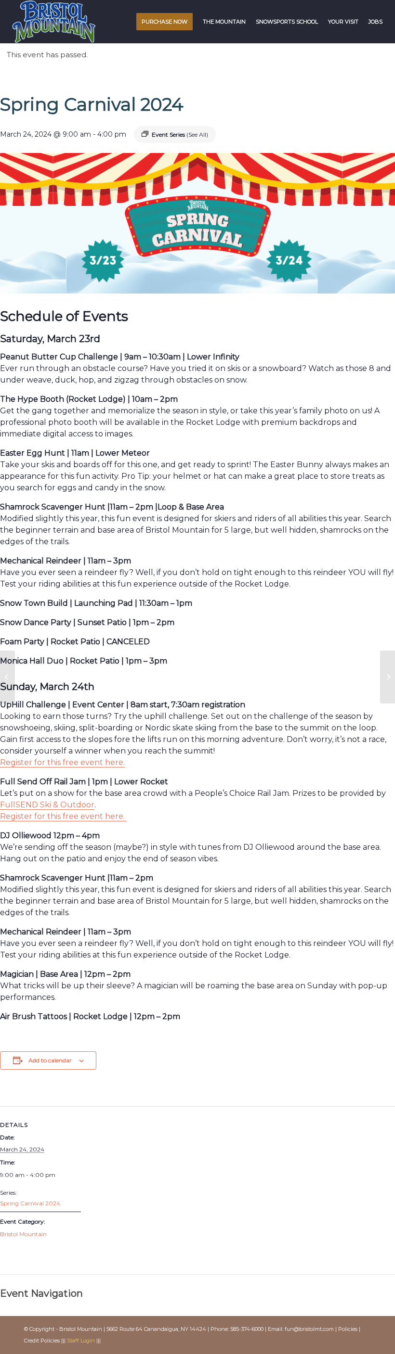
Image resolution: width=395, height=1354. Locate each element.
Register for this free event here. (63, 816)
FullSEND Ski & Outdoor (47, 804)
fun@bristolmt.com (309, 1329)
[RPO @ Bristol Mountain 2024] (387, 677)
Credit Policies (42, 1340)
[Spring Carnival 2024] (7, 677)
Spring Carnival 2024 (30, 1203)
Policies (347, 1329)
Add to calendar (50, 1060)
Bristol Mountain (23, 1234)
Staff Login (81, 1340)
